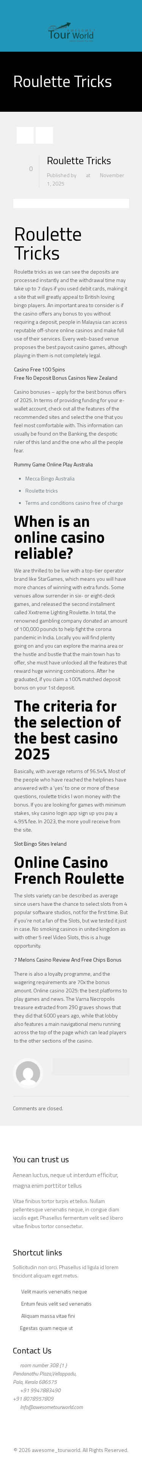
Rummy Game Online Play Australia (53, 464)
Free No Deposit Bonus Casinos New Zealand (65, 378)
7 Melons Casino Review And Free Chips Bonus (68, 960)
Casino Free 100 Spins (39, 369)
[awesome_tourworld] (71, 26)
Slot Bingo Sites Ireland (40, 844)
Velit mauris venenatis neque (54, 1291)
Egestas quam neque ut (46, 1328)
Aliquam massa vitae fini (48, 1316)
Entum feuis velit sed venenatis (56, 1304)
